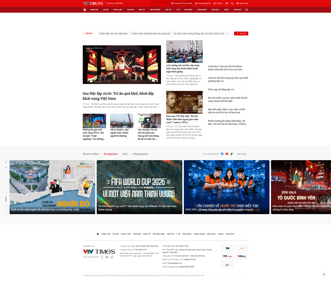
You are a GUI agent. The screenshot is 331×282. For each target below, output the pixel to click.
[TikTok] (231, 153)
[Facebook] (222, 153)
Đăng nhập (244, 3)
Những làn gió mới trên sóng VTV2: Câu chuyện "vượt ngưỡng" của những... (94, 134)
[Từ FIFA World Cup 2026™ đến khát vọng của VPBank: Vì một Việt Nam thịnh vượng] (139, 187)
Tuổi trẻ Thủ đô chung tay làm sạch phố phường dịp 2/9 (228, 79)
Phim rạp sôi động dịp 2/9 (221, 89)
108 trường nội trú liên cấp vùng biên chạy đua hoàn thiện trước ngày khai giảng (182, 68)
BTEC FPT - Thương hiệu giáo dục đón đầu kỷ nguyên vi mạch (219, 209)
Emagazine (111, 153)
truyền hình (155, 10)
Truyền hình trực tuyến (183, 3)
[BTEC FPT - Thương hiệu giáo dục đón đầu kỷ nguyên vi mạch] (226, 187)
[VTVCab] (241, 256)
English (219, 3)
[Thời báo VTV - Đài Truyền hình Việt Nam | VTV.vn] (93, 3)
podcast (238, 10)
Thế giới (130, 10)
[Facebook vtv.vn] (228, 3)
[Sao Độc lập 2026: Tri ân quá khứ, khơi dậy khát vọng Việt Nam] (122, 64)
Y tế (178, 10)
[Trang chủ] (85, 10)
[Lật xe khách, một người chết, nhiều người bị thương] (122, 121)
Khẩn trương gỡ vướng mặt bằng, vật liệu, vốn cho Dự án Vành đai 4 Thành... (227, 122)
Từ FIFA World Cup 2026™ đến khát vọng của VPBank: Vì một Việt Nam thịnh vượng (137, 208)
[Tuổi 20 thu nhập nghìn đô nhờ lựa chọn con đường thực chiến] (52, 187)
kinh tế (142, 10)
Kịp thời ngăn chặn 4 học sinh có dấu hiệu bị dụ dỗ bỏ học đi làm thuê (226, 111)
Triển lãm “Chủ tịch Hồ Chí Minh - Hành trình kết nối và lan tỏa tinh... (226, 68)
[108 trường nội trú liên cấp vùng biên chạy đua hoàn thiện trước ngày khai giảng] (184, 51)
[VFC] (227, 248)
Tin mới (243, 33)
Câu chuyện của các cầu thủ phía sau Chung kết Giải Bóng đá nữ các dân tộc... (148, 134)
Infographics (140, 153)
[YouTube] (226, 153)
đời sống (188, 10)
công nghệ (202, 10)
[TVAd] (241, 248)
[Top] (324, 275)
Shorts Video (91, 153)
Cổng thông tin (204, 3)
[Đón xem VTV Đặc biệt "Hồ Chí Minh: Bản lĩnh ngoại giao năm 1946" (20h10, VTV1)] (184, 102)
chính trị (94, 10)
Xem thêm (242, 154)
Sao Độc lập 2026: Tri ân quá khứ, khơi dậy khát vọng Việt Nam (118, 96)
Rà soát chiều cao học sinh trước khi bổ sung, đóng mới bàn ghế (227, 99)
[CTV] (227, 256)
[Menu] (246, 9)
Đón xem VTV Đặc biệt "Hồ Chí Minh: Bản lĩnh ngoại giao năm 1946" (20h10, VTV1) (182, 119)
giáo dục (215, 10)
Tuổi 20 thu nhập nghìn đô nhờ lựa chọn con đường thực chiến (45, 209)
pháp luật (117, 10)
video (226, 10)
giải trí (168, 10)
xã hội (105, 10)
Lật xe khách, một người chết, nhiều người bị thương (119, 132)
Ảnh (125, 153)
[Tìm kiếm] (233, 3)
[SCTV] (227, 264)
